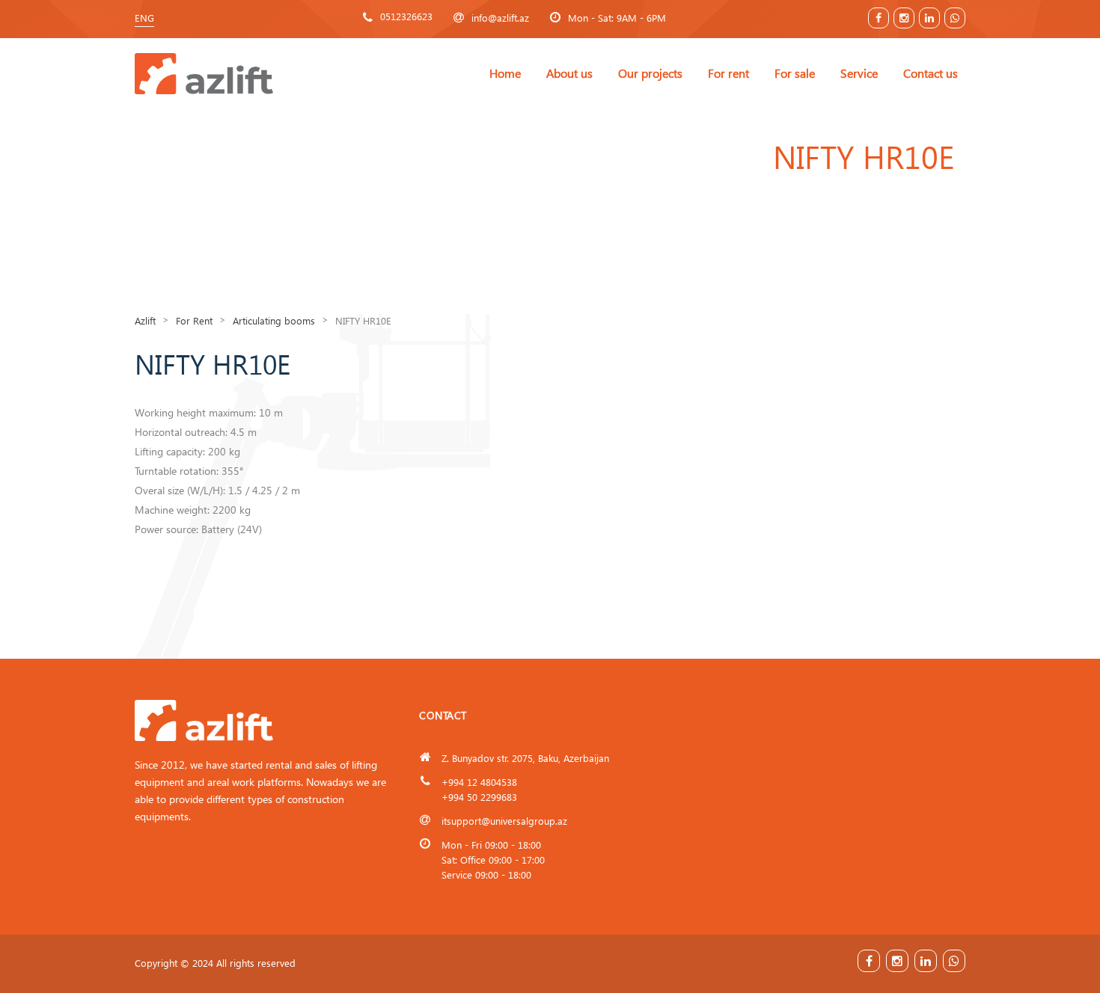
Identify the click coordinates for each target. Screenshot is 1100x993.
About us (569, 73)
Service (859, 73)
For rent (728, 73)
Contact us (930, 73)
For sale (794, 73)
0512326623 (406, 16)
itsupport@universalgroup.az (504, 820)
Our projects (650, 73)
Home (505, 73)
